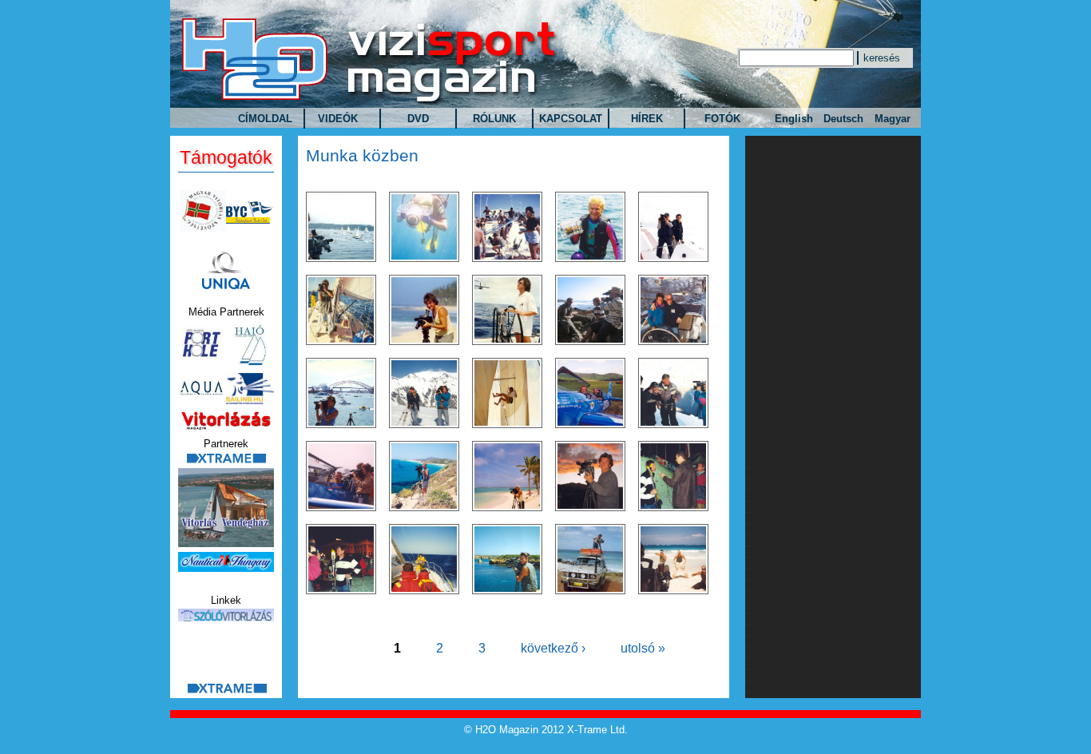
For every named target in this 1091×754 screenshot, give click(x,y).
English (794, 119)
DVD (418, 119)
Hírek (647, 119)
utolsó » (643, 648)
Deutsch (843, 119)
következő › (553, 648)
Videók (338, 119)
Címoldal (265, 119)
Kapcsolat (570, 119)
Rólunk (494, 119)
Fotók (722, 119)
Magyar (892, 119)
